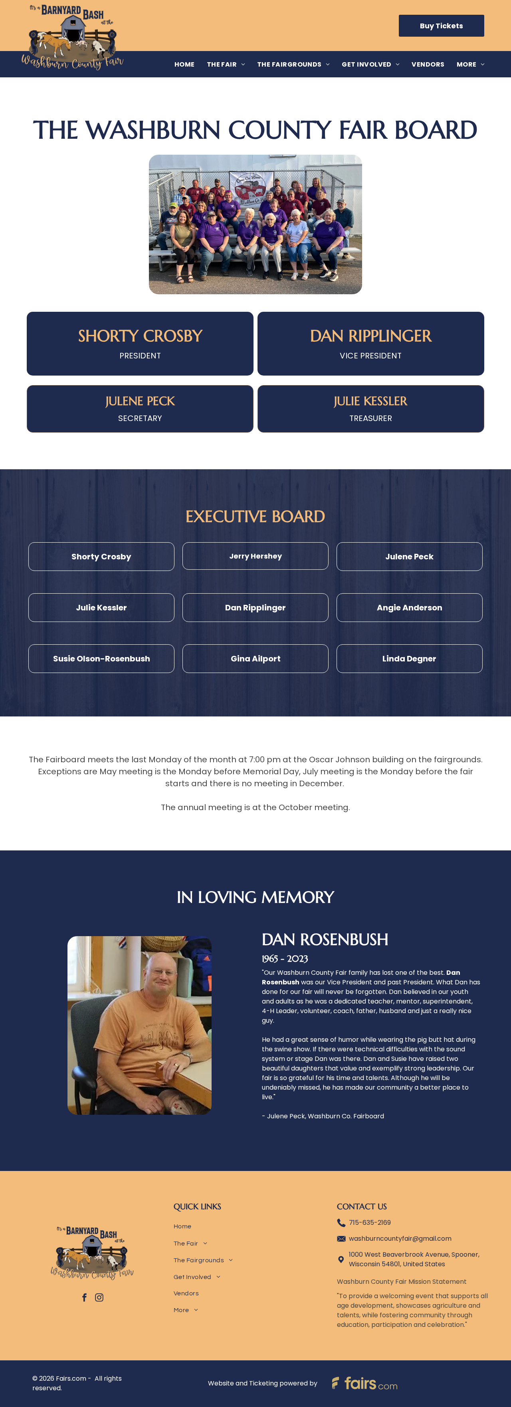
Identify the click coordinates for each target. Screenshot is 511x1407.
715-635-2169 (370, 1222)
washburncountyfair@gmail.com (400, 1238)
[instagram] (99, 1298)
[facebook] (84, 1298)
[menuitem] (184, 64)
